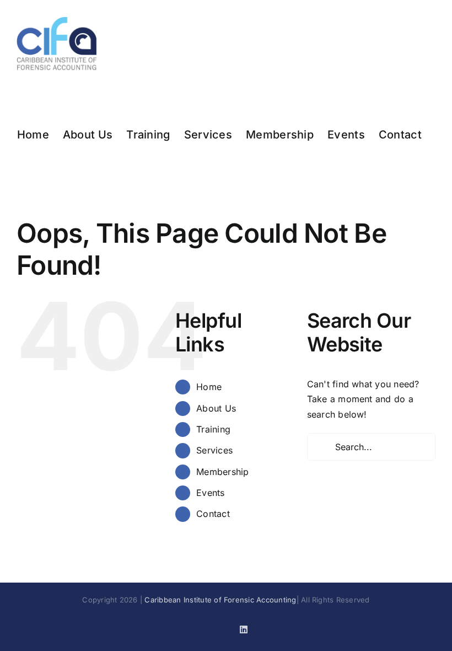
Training (213, 429)
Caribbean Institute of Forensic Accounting (220, 599)
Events (210, 492)
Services (214, 450)
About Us (216, 408)
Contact (213, 513)
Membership (222, 471)
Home (209, 386)
